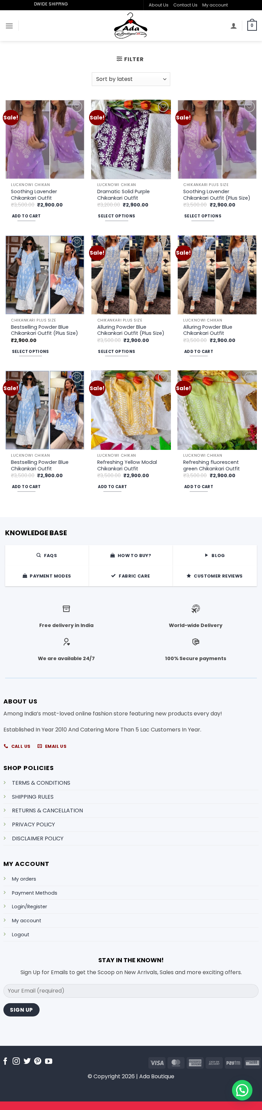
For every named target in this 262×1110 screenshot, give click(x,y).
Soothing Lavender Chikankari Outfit (34, 194)
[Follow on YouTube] (48, 1062)
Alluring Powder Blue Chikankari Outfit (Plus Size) (130, 330)
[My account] (233, 25)
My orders (24, 879)
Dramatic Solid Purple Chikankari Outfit (123, 194)
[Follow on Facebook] (5, 1062)
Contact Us (185, 5)
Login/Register (29, 906)
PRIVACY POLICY (33, 824)
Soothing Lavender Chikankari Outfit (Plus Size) (216, 194)
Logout (20, 934)
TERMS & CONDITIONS (41, 783)
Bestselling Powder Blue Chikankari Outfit (40, 465)
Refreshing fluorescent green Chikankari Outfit (211, 465)
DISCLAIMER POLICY (37, 838)
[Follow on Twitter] (27, 1062)
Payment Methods (34, 893)
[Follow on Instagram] (16, 1062)
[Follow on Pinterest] (37, 1062)
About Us (159, 5)
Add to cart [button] (26, 216)
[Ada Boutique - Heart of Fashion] (131, 26)
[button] (9, 25)
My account (215, 5)
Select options (116, 216)
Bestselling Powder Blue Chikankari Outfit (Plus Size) (44, 330)
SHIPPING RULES (33, 797)
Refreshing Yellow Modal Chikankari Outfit (127, 465)
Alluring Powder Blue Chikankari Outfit (207, 330)
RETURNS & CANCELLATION (47, 810)
